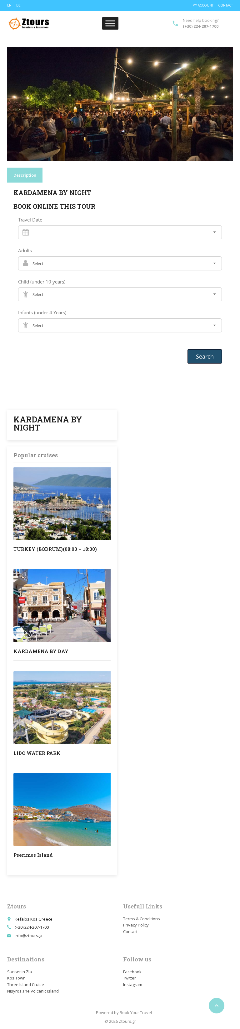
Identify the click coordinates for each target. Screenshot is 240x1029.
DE (18, 5)
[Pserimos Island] (62, 809)
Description (24, 175)
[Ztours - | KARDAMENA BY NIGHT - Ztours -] (29, 23)
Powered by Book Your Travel (124, 1012)
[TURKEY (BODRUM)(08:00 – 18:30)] (62, 503)
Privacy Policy (136, 925)
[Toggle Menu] (110, 23)
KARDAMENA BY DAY (40, 651)
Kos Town (16, 978)
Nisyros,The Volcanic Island (33, 991)
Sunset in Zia (19, 971)
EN (9, 5)
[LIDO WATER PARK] (62, 707)
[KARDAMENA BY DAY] (62, 605)
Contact (225, 5)
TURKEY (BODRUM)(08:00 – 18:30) (55, 549)
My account (202, 5)
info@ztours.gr (29, 935)
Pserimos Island (33, 855)
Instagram (132, 984)
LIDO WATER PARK (37, 753)
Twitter (129, 978)
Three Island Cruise (25, 984)
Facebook (132, 971)
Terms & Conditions (141, 919)
